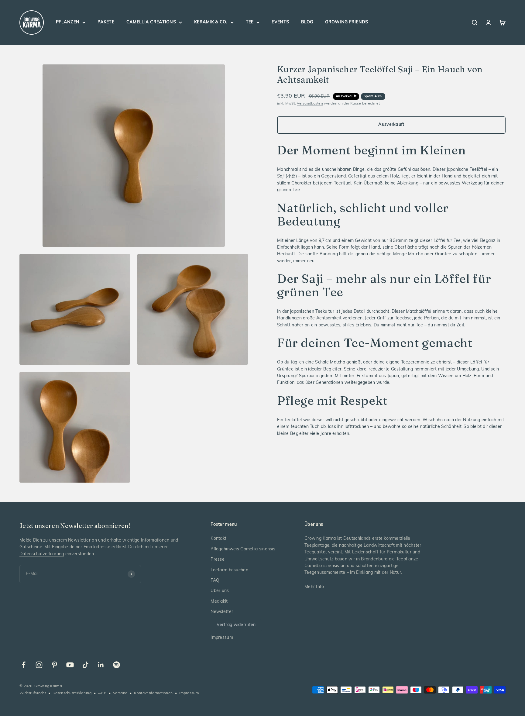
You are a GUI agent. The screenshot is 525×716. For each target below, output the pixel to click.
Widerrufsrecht (32, 693)
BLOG (307, 22)
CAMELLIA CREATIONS (151, 22)
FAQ (215, 580)
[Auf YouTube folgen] (70, 665)
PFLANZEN (67, 22)
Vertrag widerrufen (236, 625)
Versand (120, 693)
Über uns (220, 591)
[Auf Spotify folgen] (116, 665)
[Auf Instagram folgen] (39, 665)
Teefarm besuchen (229, 570)
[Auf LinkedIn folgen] (101, 665)
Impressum (222, 637)
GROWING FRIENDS (346, 22)
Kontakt (218, 538)
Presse (218, 559)
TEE (250, 22)
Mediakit (219, 601)
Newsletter (222, 612)
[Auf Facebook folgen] (23, 665)
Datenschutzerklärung (41, 554)
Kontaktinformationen (153, 693)
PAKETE (106, 22)
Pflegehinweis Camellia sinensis (243, 549)
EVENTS (280, 22)
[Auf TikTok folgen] (85, 665)
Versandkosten (310, 103)
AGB (102, 693)
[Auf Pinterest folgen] (54, 665)
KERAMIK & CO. (211, 22)
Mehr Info (314, 587)
